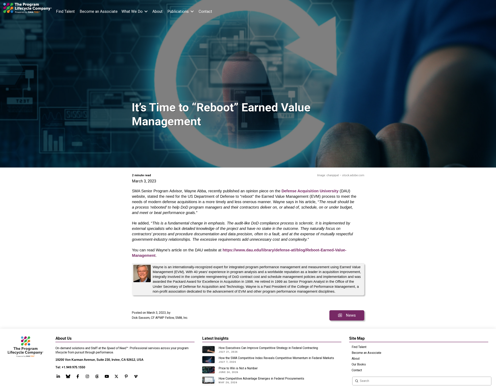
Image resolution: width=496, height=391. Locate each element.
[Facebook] (78, 376)
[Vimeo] (136, 376)
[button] (134, 12)
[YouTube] (107, 376)
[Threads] (68, 376)
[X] (116, 376)
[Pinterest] (126, 376)
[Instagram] (87, 376)
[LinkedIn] (58, 376)
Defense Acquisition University (310, 191)
